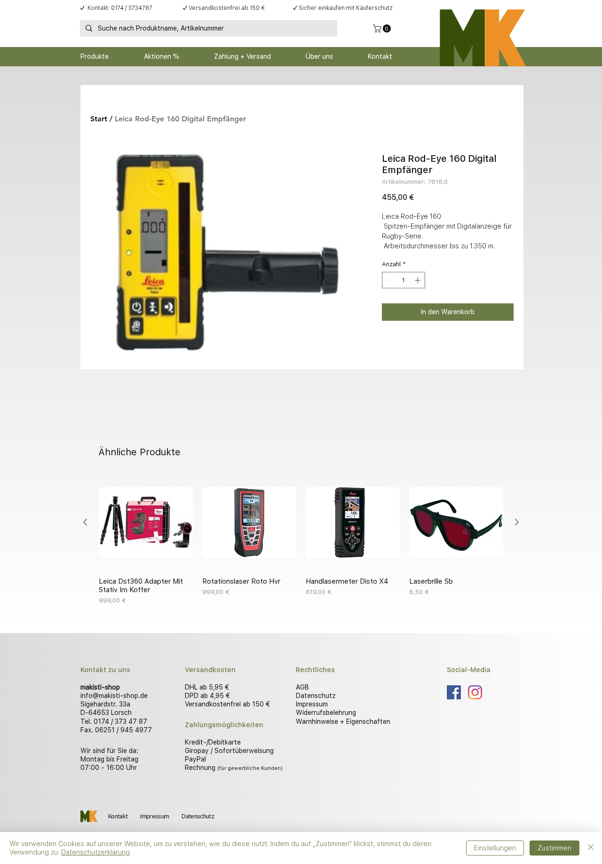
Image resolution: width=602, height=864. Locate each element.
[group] (301, 540)
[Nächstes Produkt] (517, 522)
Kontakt (117, 816)
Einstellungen (495, 848)
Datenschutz (316, 695)
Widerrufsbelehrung (326, 712)
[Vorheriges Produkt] (85, 522)
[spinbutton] (404, 280)
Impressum (312, 704)
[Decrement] (389, 280)
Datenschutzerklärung (95, 852)
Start (98, 118)
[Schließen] (590, 848)
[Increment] (418, 280)
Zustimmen (554, 848)
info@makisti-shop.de (114, 695)
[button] (383, 28)
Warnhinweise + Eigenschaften (343, 721)
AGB (302, 687)
